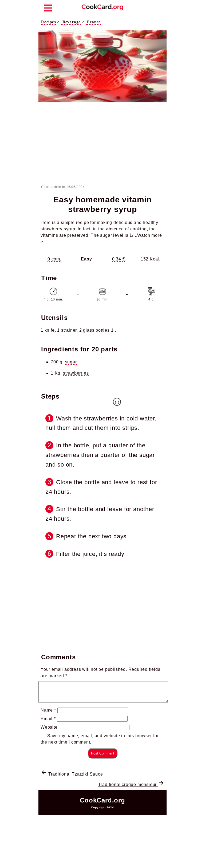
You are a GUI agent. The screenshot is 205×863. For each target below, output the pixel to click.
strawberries (76, 373)
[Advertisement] (102, 144)
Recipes (48, 22)
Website (49, 727)
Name (48, 710)
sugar (71, 362)
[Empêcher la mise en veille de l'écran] (117, 402)
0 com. (54, 259)
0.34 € (118, 259)
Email (48, 718)
